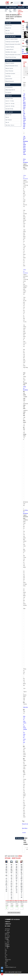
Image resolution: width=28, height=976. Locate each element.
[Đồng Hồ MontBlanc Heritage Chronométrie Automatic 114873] (11, 861)
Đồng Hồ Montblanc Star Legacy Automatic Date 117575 (20, 10)
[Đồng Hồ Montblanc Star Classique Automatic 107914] (16, 861)
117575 (24, 832)
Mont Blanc (15, 10)
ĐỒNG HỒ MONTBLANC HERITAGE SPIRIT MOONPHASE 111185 (21, 881)
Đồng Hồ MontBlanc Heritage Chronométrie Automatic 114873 (11, 881)
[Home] (6, 7)
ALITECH (16, 974)
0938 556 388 (6, 963)
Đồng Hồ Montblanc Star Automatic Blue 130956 (6, 878)
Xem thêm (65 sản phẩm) (14, 912)
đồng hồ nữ (21, 7)
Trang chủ (6, 10)
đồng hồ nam (12, 7)
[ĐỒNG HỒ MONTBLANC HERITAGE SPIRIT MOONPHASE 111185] (21, 861)
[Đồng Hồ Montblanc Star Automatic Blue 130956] (6, 861)
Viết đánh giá (20, 838)
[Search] (22, 3)
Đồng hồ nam (10, 10)
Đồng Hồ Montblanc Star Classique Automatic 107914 (16, 878)
